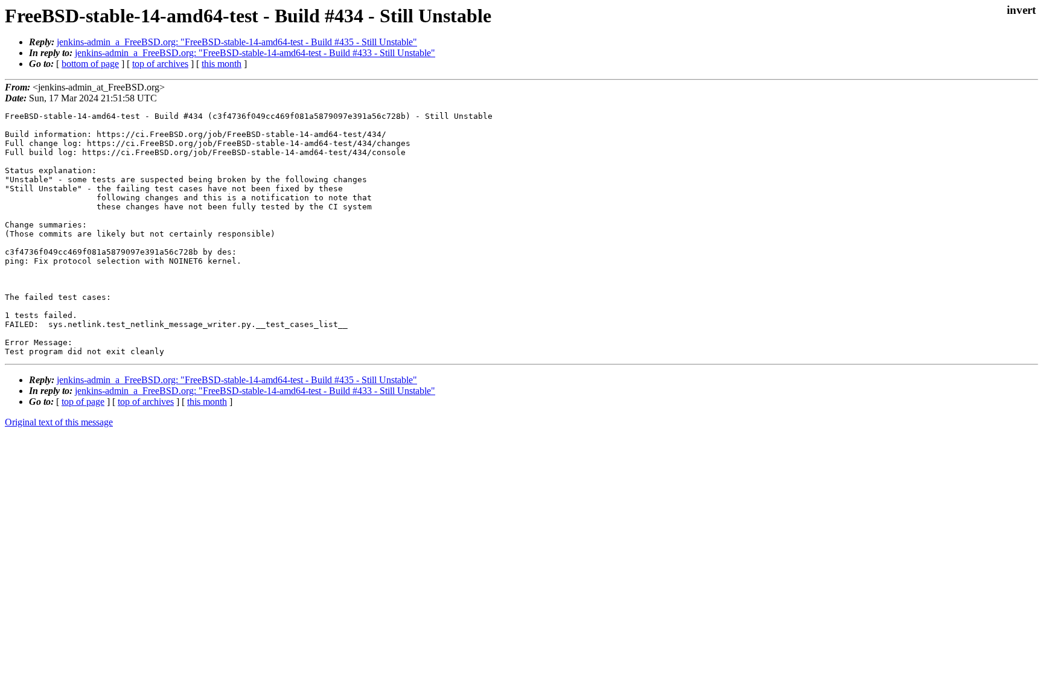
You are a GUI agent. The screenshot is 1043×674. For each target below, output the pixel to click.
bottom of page (90, 64)
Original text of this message (59, 422)
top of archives (160, 64)
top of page (83, 401)
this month (221, 64)
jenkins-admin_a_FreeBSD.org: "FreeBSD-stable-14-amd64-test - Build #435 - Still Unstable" (237, 42)
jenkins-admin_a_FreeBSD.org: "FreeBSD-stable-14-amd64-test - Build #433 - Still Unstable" (255, 53)
